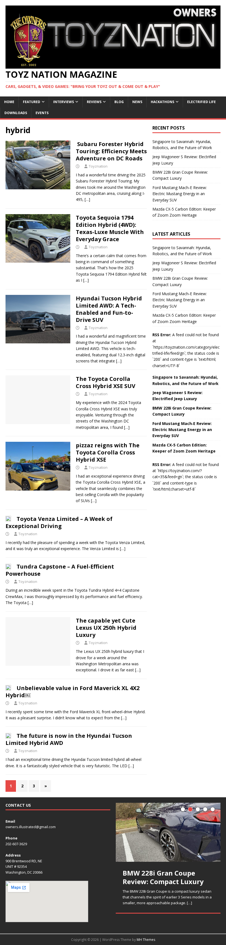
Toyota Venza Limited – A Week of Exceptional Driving (59, 522)
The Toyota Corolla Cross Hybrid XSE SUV (105, 382)
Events (42, 113)
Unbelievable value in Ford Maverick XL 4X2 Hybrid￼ (72, 691)
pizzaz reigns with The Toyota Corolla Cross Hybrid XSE (107, 452)
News (137, 101)
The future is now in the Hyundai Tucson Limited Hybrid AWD (69, 739)
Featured (31, 101)
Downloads (15, 113)
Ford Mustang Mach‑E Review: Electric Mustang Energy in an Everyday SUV (179, 194)
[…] (87, 199)
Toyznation (98, 166)
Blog (119, 101)
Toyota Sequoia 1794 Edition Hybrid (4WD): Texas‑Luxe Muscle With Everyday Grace (110, 228)
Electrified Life (201, 101)
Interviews (63, 101)
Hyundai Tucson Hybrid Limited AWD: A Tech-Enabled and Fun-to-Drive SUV (109, 309)
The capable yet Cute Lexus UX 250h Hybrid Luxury (106, 628)
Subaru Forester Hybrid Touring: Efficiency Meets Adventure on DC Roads (111, 151)
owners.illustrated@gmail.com (31, 826)
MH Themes (146, 939)
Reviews (94, 101)
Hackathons (162, 101)
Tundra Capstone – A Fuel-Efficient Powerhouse (60, 570)
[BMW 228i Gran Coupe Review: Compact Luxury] (168, 832)
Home (9, 101)
